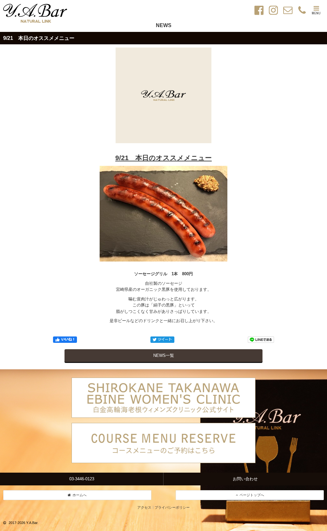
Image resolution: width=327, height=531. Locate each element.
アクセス (144, 507)
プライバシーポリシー (172, 507)
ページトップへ (252, 495)
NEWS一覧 (163, 355)
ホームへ (79, 495)
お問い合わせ (245, 478)
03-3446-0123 (81, 478)
